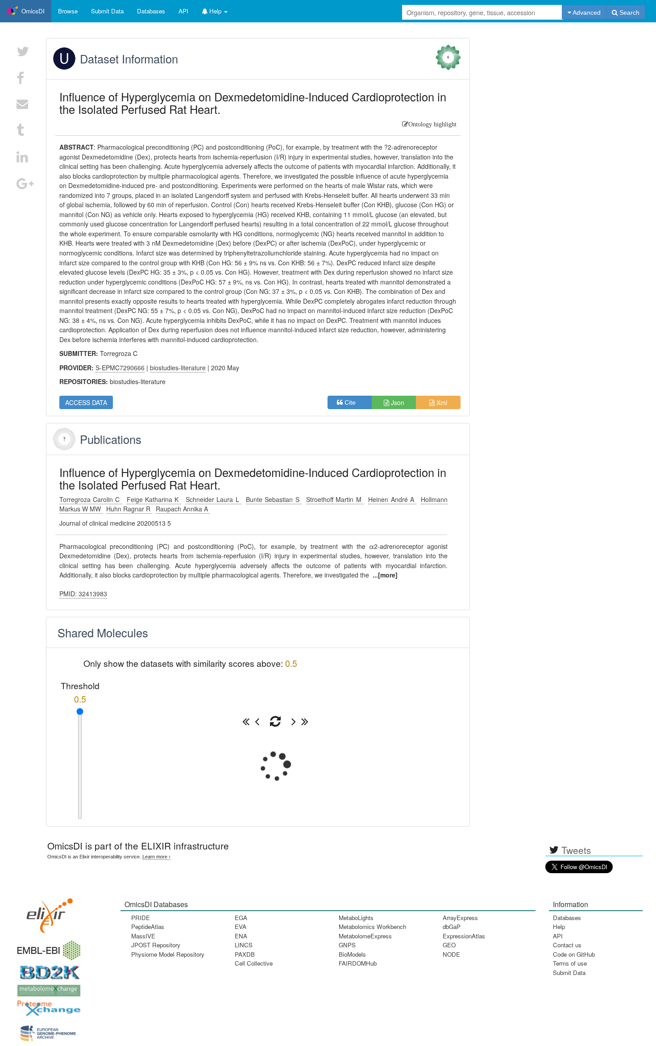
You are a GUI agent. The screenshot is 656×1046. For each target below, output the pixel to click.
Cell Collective (254, 963)
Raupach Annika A (183, 508)
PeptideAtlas (147, 926)
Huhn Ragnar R (129, 508)
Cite (353, 402)
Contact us (567, 945)
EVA (240, 926)
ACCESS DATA (86, 402)
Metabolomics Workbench (372, 926)
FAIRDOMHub (358, 963)
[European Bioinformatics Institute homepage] (46, 947)
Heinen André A (392, 499)
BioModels (352, 954)
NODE (451, 954)
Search (628, 12)
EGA (241, 917)
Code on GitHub (574, 954)
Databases (151, 11)
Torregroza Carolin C (90, 499)
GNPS (347, 945)
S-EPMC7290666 (120, 367)
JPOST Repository (155, 945)
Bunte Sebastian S (274, 499)
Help (559, 926)
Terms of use (570, 963)
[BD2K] (46, 970)
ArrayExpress (460, 917)
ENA (241, 936)
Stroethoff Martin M (335, 499)
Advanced (586, 12)
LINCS (244, 945)
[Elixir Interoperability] (46, 912)
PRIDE (140, 917)
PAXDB (245, 954)
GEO (449, 945)
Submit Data (569, 972)
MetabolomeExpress (365, 936)
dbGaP (452, 926)
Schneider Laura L (213, 499)
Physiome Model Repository (167, 954)
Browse (68, 11)
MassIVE (143, 936)
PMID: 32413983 (83, 593)
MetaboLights (356, 917)
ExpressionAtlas (464, 936)
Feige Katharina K (154, 499)
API (558, 936)
